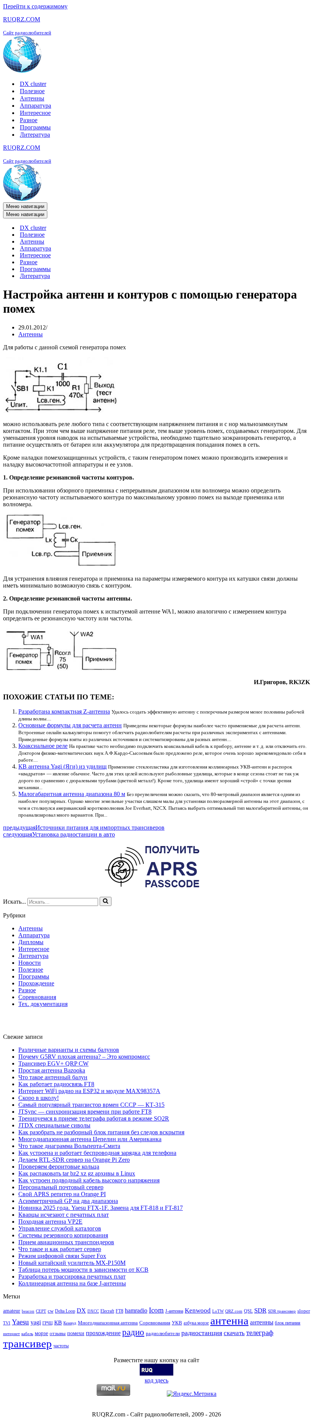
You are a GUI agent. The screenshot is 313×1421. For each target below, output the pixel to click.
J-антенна (174, 1311)
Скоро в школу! (38, 1098)
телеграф (259, 1333)
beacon (28, 1311)
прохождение (103, 1333)
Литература (35, 134)
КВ (58, 1322)
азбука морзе (196, 1323)
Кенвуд (69, 1323)
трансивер (27, 1343)
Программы (35, 127)
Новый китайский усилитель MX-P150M (72, 1263)
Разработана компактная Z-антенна (64, 711)
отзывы (58, 1333)
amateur (11, 1311)
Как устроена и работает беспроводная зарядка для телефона (97, 1153)
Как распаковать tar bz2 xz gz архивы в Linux (76, 1173)
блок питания (287, 1323)
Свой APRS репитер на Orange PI (62, 1194)
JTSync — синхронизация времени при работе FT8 (85, 1111)
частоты (61, 1345)
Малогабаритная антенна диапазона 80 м (71, 794)
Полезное (32, 91)
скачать (234, 1333)
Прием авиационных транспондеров (66, 1242)
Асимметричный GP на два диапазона (68, 1201)
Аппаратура (35, 105)
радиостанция (201, 1333)
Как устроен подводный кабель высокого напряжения (89, 1180)
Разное (28, 120)
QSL (248, 1311)
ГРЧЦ (47, 1323)
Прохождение (36, 983)
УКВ (177, 1323)
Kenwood (198, 1310)
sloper (303, 1311)
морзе (41, 1333)
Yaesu (20, 1322)
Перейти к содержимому (35, 6)
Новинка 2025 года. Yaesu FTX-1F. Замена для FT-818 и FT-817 (100, 1208)
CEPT (41, 1311)
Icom (156, 1310)
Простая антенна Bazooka (51, 1070)
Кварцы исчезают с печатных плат (63, 1214)
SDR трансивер (282, 1311)
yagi (36, 1322)
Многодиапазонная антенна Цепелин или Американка (89, 1139)
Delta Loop (65, 1311)
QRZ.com (233, 1311)
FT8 (119, 1311)
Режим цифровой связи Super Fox (62, 1256)
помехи (75, 1333)
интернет (11, 1334)
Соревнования (37, 997)
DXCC (93, 1311)
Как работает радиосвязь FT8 (56, 1084)
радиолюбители (163, 1333)
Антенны (32, 98)
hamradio (136, 1310)
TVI (6, 1323)
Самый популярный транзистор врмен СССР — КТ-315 (91, 1104)
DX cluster (33, 84)
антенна (229, 1320)
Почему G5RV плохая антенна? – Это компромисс (84, 1056)
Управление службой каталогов (59, 1228)
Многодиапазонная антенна (108, 1323)
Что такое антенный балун (52, 1077)
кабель (27, 1334)
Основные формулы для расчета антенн (70, 725)
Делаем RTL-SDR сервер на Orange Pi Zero (74, 1159)
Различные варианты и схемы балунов (68, 1049)
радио (133, 1332)
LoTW (218, 1311)
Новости (29, 962)
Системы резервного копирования (63, 1235)
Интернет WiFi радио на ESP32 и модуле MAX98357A (89, 1091)
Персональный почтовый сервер (60, 1187)
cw (50, 1311)
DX (81, 1310)
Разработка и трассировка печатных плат (72, 1276)
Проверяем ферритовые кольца (58, 1166)
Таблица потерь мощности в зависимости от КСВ (83, 1269)
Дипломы (31, 942)
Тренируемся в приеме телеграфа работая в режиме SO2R (93, 1118)
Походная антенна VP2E (50, 1221)
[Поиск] (105, 901)
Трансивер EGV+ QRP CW (53, 1063)
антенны (261, 1322)
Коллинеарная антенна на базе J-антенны (72, 1283)
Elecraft (107, 1311)
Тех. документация (43, 1004)
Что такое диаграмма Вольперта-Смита (69, 1146)
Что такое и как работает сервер (59, 1249)
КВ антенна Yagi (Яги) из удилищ (62, 766)
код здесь (156, 1380)
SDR (260, 1310)
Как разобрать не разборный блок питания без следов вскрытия (101, 1132)
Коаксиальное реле (43, 746)
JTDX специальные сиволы (54, 1125)
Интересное (35, 113)
